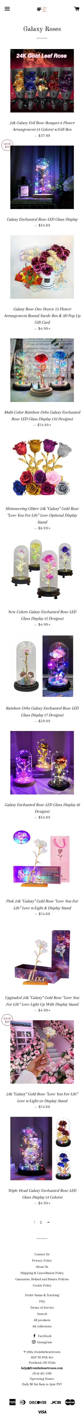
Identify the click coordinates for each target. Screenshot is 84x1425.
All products (42, 1320)
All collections (42, 1326)
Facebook (44, 1336)
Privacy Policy (42, 1260)
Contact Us (42, 1254)
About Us (42, 1267)
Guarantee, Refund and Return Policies (42, 1279)
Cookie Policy (42, 1285)
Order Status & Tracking (42, 1295)
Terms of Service (42, 1308)
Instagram (44, 1342)
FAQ (42, 1301)
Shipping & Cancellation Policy (42, 1273)
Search (42, 1314)
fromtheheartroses (47, 1352)
